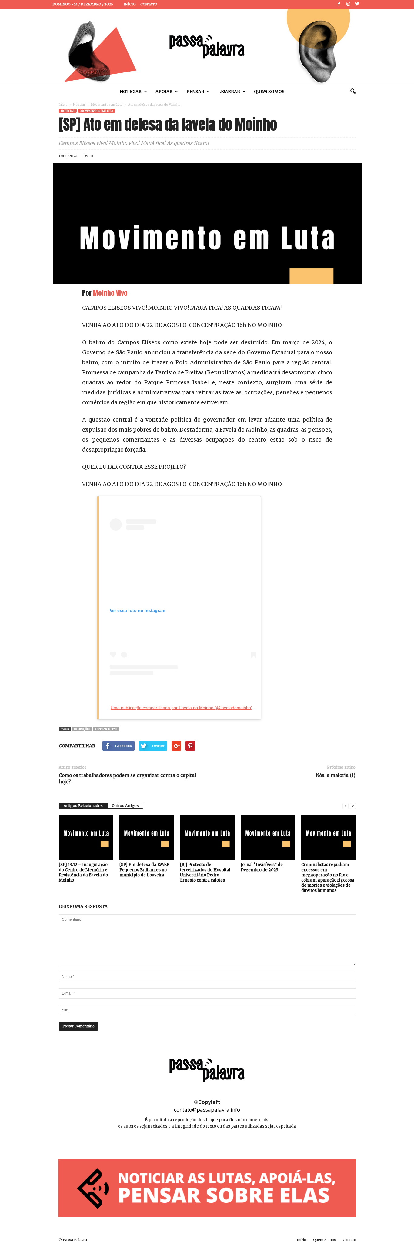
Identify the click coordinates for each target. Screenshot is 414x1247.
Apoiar (163, 91)
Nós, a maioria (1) (336, 775)
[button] (352, 91)
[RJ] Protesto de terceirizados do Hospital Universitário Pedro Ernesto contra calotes (205, 872)
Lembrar (229, 91)
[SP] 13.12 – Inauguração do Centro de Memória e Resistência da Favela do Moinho (83, 872)
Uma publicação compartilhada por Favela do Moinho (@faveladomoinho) (181, 707)
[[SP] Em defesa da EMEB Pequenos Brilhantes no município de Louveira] (146, 837)
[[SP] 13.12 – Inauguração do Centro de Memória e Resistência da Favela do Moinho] (86, 837)
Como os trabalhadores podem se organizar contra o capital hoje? (127, 778)
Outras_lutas (106, 729)
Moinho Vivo (110, 293)
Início (130, 4)
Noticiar (131, 91)
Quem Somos (269, 91)
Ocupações (82, 729)
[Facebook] (339, 4)
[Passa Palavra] (207, 46)
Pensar (195, 91)
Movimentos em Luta (106, 105)
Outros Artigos (125, 805)
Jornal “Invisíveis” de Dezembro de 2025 (262, 867)
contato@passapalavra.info (207, 1109)
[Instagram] (348, 4)
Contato (148, 4)
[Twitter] (357, 4)
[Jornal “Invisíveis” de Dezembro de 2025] (268, 837)
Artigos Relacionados (83, 805)
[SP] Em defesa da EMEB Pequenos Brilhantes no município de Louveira (144, 870)
